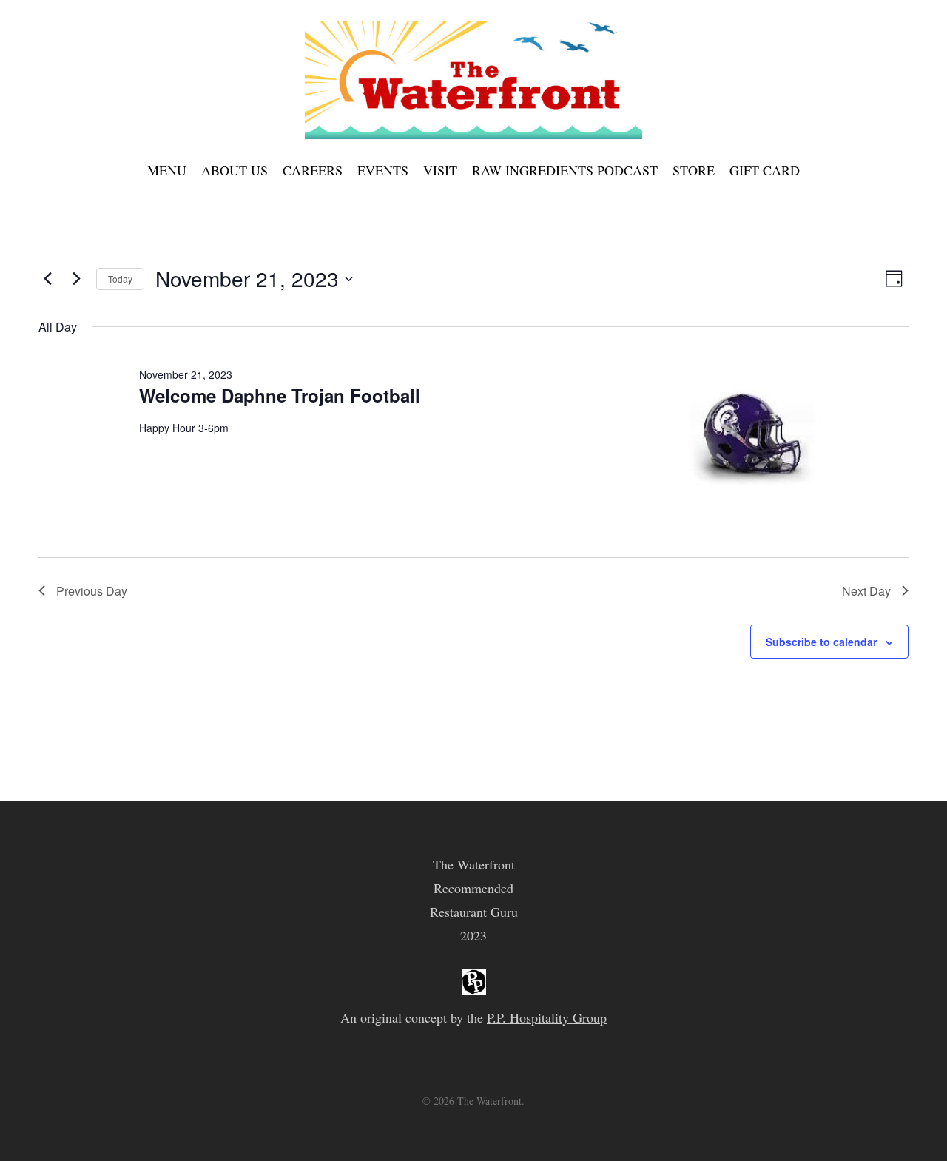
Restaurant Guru (474, 912)
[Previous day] (47, 279)
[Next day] (76, 279)
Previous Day (91, 590)
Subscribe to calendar (821, 641)
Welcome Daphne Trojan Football (279, 395)
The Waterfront (474, 864)
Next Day (866, 590)
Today (120, 278)
